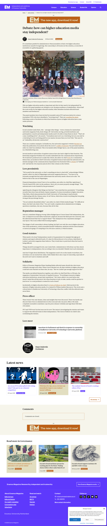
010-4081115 (61, 499)
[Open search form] (100, 7)
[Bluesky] (96, 496)
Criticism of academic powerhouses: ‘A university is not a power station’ (20, 465)
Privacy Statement (90, 523)
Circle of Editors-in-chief (58, 285)
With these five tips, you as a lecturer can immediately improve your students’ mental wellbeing (52, 388)
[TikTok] (88, 496)
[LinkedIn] (84, 496)
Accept (75, 519)
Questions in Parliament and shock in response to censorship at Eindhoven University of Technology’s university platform (60, 329)
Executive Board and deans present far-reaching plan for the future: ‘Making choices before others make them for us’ (52, 466)
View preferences (99, 519)
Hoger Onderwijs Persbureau (35, 39)
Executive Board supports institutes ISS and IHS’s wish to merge (84, 465)
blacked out (78, 144)
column (73, 162)
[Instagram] (81, 496)
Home (24, 12)
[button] (104, 508)
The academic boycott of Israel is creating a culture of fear (85, 387)
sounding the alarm (72, 117)
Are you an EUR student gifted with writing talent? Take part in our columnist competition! (21, 388)
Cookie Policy (83, 523)
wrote (69, 158)
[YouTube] (92, 496)
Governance (59, 39)
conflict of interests (62, 146)
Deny (87, 519)
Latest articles (31, 12)
